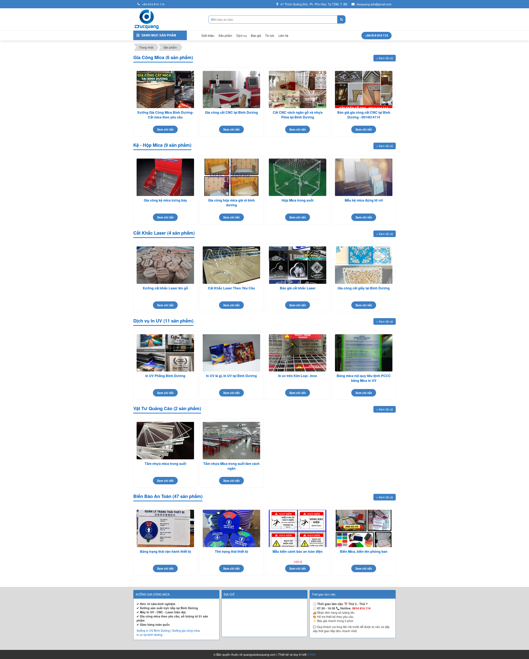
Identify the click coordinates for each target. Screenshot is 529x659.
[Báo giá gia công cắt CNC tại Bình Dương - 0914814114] (363, 89)
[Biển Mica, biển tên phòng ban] (363, 528)
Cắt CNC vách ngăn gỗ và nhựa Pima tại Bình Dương (298, 114)
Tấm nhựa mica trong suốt (165, 463)
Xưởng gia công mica (186, 630)
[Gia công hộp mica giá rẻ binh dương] (231, 177)
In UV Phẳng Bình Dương (165, 375)
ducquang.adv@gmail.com (374, 4)
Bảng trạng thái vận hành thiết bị (165, 551)
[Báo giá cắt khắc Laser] (297, 265)
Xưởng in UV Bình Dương (153, 630)
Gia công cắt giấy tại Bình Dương (364, 288)
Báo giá (256, 35)
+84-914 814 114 (153, 4)
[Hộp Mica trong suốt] (297, 177)
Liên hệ (283, 35)
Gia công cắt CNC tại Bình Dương (231, 112)
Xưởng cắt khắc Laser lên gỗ (165, 288)
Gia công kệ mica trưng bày (165, 200)
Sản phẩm (225, 35)
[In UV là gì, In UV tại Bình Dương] (231, 353)
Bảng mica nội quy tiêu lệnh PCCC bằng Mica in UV (364, 378)
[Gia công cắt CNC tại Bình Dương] (231, 89)
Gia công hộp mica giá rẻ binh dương (231, 202)
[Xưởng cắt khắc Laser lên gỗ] (165, 265)
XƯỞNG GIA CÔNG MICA (153, 594)
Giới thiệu (207, 35)
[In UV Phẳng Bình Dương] (165, 353)
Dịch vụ (241, 35)
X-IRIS (311, 654)
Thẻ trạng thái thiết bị (231, 551)
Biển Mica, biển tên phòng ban (363, 551)
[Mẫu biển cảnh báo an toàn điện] (297, 528)
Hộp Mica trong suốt (297, 200)
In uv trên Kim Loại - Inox (297, 375)
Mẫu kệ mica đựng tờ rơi (364, 200)
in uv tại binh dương (149, 635)
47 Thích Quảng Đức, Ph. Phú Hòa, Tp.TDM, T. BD (313, 4)
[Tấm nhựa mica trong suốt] (165, 440)
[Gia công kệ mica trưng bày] (165, 177)
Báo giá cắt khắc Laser (298, 288)
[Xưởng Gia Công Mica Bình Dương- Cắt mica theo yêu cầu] (165, 89)
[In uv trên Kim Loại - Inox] (297, 353)
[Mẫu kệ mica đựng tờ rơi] (363, 177)
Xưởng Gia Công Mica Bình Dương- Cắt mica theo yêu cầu (165, 114)
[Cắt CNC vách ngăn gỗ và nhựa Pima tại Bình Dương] (297, 89)
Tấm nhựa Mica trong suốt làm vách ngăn (231, 465)
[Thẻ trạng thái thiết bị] (231, 528)
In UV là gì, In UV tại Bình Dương (231, 375)
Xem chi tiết (165, 129)
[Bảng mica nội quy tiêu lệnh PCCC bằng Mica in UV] (363, 353)
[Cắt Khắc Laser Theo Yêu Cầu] (231, 265)
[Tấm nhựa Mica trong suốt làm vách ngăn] (231, 440)
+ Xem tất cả (384, 58)
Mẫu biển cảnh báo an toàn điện (298, 551)
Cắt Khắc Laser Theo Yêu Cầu (231, 288)
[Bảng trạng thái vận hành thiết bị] (165, 528)
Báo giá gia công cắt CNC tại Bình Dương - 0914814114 (363, 114)
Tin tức (269, 35)
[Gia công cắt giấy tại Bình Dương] (363, 265)
